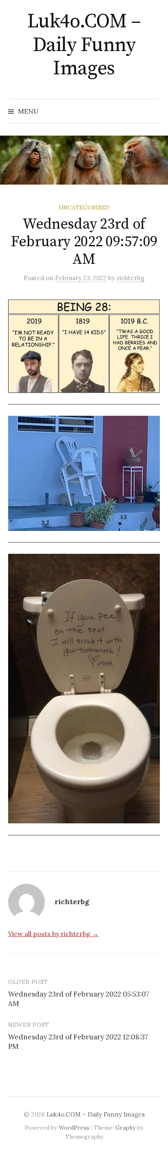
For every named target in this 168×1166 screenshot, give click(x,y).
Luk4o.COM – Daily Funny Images (84, 45)
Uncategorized (84, 207)
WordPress (74, 1127)
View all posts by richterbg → (53, 934)
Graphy (125, 1127)
